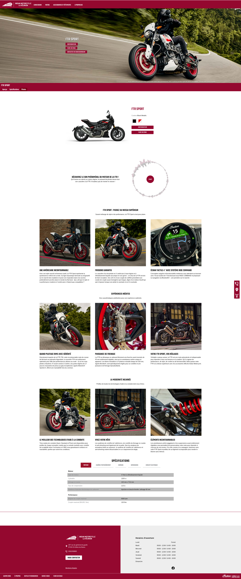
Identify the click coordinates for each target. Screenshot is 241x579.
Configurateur (71, 44)
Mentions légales (71, 568)
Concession (38, 4)
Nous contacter (74, 557)
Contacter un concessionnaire (76, 52)
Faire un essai (57, 576)
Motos (47, 4)
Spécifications (14, 89)
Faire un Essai (71, 48)
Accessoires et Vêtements (62, 4)
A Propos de (79, 4)
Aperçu (4, 89)
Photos (23, 89)
